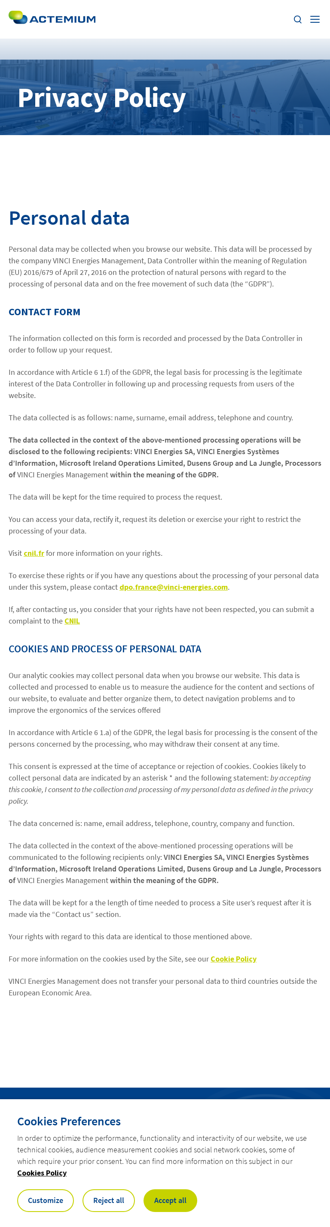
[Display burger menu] (316, 19)
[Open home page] (52, 19)
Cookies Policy (42, 1173)
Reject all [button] (108, 1200)
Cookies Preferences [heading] (69, 1121)
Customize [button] (45, 1200)
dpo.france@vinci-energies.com (173, 587)
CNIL (72, 621)
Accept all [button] (170, 1200)
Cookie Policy (234, 959)
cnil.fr (34, 553)
